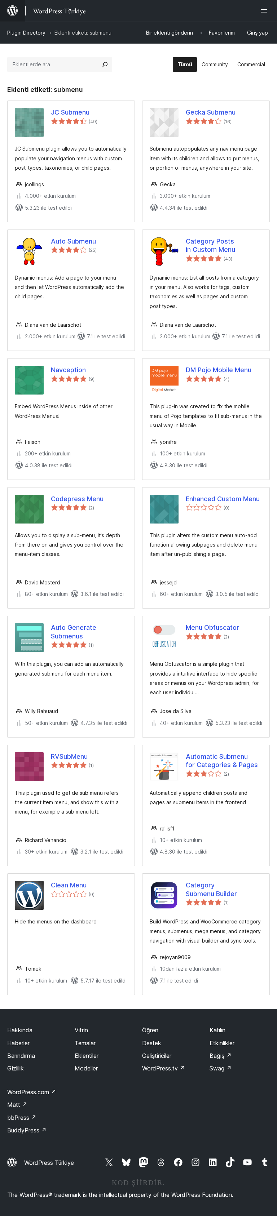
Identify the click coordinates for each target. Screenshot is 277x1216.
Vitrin (81, 1030)
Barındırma (21, 1055)
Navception (68, 370)
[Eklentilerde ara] (105, 64)
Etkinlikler (222, 1043)
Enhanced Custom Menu (223, 499)
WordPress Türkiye (49, 1162)
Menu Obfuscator (212, 627)
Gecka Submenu (211, 112)
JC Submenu (70, 112)
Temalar (85, 1043)
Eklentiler (86, 1055)
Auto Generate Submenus (73, 632)
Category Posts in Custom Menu (210, 245)
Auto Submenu (73, 241)
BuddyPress (27, 1130)
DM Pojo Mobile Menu (218, 370)
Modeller (86, 1068)
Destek (151, 1043)
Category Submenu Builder (211, 889)
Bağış (221, 1055)
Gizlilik (15, 1068)
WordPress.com (31, 1092)
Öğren (150, 1030)
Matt (17, 1104)
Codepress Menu (77, 499)
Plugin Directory (26, 33)
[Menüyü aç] (265, 11)
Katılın (217, 1030)
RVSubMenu (69, 756)
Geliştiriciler (156, 1055)
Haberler (18, 1043)
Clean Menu (69, 885)
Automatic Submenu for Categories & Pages (222, 761)
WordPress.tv (163, 1068)
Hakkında (19, 1030)
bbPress (21, 1117)
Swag (221, 1068)
